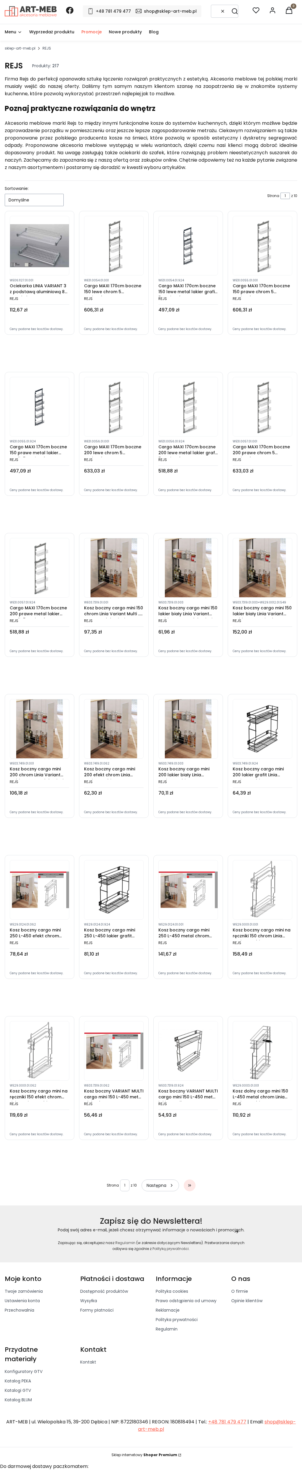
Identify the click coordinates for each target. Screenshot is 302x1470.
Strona (273, 195)
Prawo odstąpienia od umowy (186, 1301)
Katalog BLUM (18, 1400)
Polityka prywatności (177, 1320)
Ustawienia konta (22, 1301)
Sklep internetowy (144, 1454)
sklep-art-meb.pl (20, 48)
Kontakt (88, 1362)
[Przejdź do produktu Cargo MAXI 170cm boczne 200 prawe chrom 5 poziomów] (262, 407)
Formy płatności (97, 1310)
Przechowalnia (19, 1310)
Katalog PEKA (18, 1381)
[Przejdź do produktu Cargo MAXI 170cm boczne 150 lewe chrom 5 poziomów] (114, 245)
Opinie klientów (246, 1301)
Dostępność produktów (104, 1291)
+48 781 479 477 (227, 1421)
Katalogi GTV (18, 1390)
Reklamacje (168, 1310)
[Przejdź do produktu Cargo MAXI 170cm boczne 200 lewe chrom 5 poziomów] (114, 407)
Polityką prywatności (170, 1248)
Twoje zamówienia (24, 1291)
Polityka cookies (172, 1291)
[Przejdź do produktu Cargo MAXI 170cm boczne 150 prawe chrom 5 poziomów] (262, 245)
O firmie (239, 1291)
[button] (234, 11)
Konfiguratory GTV (23, 1371)
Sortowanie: (17, 188)
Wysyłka (88, 1301)
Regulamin (125, 1242)
